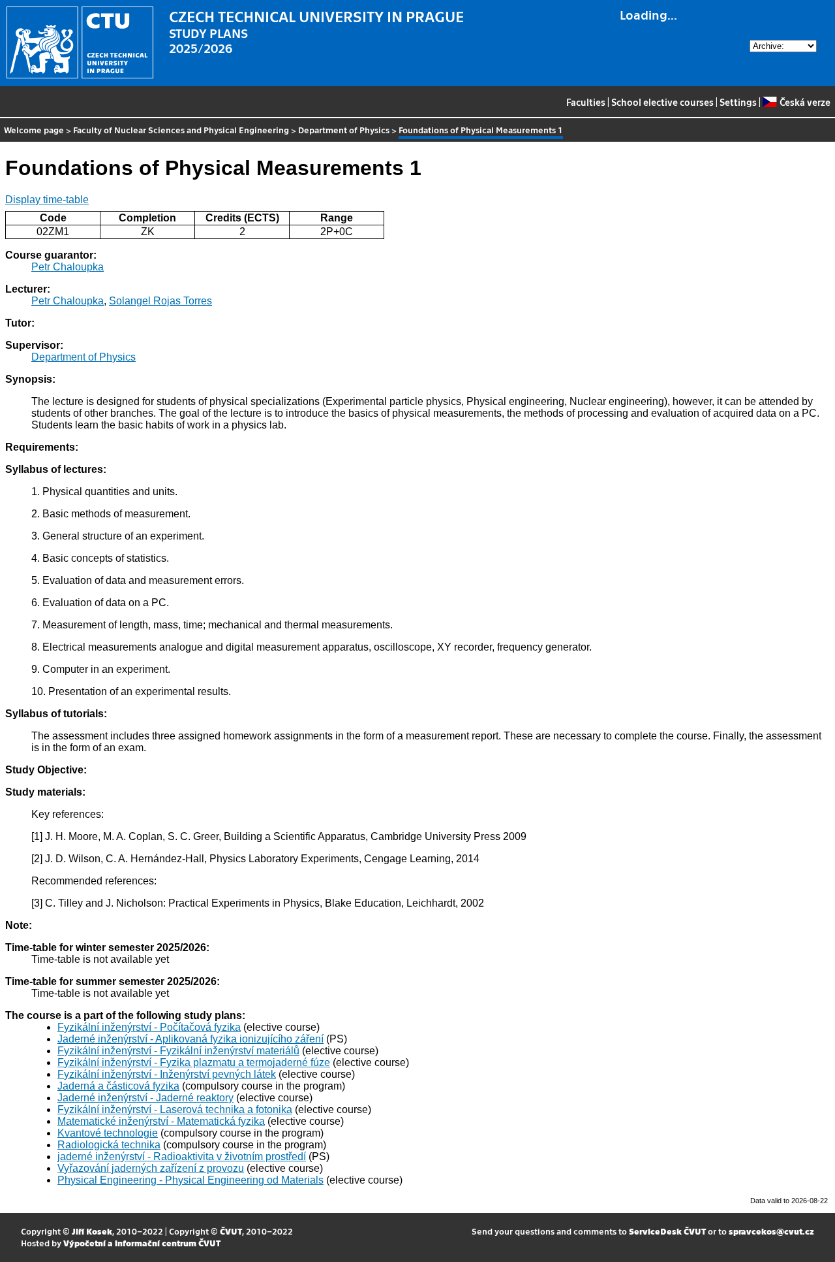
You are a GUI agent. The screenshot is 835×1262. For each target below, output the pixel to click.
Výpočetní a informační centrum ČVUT (141, 1243)
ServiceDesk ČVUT (667, 1231)
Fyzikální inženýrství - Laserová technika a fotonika (174, 1109)
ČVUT (231, 1231)
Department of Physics (343, 130)
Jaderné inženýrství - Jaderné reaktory (145, 1097)
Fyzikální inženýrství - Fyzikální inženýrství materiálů (178, 1050)
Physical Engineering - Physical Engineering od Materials (190, 1180)
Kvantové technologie (107, 1133)
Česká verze (805, 102)
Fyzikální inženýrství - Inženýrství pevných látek (166, 1074)
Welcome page (34, 130)
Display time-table (47, 199)
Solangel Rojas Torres (160, 300)
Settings (738, 102)
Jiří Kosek (92, 1231)
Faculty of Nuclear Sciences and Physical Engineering (181, 130)
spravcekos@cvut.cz (771, 1231)
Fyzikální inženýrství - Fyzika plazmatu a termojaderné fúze (193, 1062)
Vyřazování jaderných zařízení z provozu (150, 1168)
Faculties (585, 102)
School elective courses (662, 102)
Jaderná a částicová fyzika (118, 1086)
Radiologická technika (108, 1144)
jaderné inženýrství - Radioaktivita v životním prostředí (181, 1156)
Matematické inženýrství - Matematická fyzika (161, 1121)
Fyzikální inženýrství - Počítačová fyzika (149, 1027)
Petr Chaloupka (67, 266)
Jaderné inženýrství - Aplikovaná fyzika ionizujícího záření (190, 1038)
